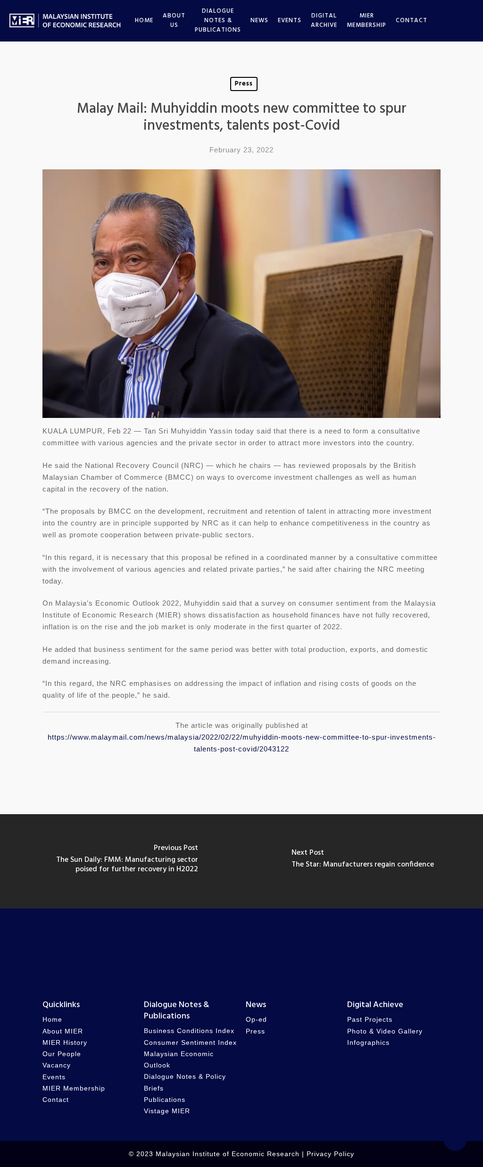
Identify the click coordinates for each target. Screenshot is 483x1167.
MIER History (64, 1042)
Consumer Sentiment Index (190, 1042)
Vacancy (56, 1065)
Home (52, 1019)
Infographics (368, 1042)
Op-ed (256, 1019)
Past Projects (369, 1019)
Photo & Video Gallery (385, 1031)
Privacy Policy (330, 1154)
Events (54, 1077)
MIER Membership (73, 1088)
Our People (61, 1054)
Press (244, 83)
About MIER (62, 1031)
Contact (55, 1099)
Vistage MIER (167, 1111)
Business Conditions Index (189, 1030)
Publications (164, 1099)
